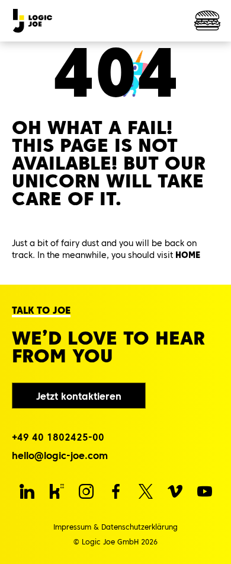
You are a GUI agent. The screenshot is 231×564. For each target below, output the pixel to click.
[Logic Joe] (32, 21)
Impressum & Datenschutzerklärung (115, 526)
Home (187, 255)
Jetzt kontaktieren (78, 396)
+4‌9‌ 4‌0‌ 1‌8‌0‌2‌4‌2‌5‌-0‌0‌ (58, 437)
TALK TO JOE (41, 310)
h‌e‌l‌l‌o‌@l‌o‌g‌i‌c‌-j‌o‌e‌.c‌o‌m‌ (60, 455)
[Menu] (207, 21)
